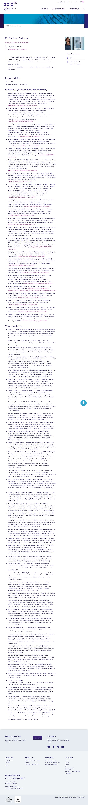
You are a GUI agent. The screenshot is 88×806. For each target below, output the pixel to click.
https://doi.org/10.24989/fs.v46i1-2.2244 (20, 181)
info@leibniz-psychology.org (14, 788)
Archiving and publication (32, 764)
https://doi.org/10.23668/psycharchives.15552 (23, 170)
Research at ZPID (58, 9)
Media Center (61, 2)
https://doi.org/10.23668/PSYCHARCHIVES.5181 (32, 297)
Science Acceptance (50, 760)
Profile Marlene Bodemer (13, 26)
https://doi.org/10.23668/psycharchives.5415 (21, 265)
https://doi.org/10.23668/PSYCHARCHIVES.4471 (22, 305)
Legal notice (72, 797)
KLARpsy (72, 58)
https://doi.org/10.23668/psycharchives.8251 (31, 256)
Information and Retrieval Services (75, 63)
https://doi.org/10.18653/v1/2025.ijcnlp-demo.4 (24, 105)
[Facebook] (53, 747)
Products (44, 9)
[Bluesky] (48, 747)
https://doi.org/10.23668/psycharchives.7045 (21, 224)
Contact (69, 2)
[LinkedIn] (62, 747)
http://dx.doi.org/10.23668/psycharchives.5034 (38, 283)
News (76, 2)
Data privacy (81, 797)
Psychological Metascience (52, 762)
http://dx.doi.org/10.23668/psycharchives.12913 (22, 215)
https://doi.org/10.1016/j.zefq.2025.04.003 (20, 121)
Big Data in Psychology (51, 764)
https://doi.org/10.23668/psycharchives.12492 (36, 206)
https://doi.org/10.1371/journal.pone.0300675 (25, 146)
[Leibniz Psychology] (10, 10)
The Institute (74, 9)
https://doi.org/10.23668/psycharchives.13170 (21, 197)
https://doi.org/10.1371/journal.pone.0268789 (35, 272)
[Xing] (58, 747)
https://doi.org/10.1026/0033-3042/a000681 (31, 136)
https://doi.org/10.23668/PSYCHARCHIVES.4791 (32, 312)
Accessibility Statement (61, 797)
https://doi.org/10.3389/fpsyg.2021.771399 (34, 321)
